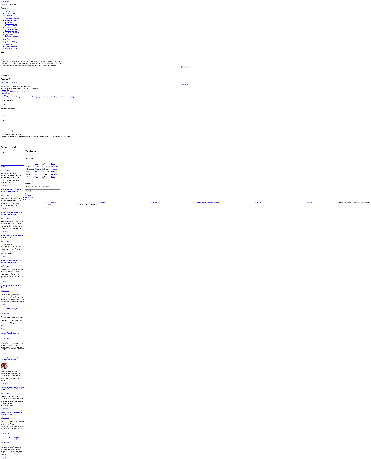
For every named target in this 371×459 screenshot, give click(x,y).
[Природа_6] (28, 97)
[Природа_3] (185, 84)
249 (2, 83)
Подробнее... (5, 185)
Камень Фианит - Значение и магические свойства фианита (11, 438)
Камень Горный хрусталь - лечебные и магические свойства (12, 334)
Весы (53, 164)
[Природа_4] (47, 97)
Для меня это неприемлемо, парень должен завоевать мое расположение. (27, 60)
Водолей (54, 174)
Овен (36, 164)
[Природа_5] (38, 97)
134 (10, 83)
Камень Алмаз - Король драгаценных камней (9, 309)
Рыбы (53, 177)
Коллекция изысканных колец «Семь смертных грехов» (11, 190)
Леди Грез (5, 4)
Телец (37, 166)
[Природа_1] (75, 97)
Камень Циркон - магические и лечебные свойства (12, 236)
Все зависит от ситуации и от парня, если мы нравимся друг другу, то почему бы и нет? (32, 61)
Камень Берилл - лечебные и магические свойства (11, 261)
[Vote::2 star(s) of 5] (187, 119)
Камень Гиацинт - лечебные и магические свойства (11, 358)
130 (2, 95)
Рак (36, 171)
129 (4, 95)
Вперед (3, 93)
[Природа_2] (65, 97)
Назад (8, 90)
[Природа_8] (10, 97)
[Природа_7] (19, 97)
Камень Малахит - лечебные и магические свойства (11, 213)
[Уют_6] (258, 202)
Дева (36, 177)
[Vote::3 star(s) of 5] (187, 120)
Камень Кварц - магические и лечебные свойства (11, 413)
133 (13, 83)
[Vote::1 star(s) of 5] (187, 117)
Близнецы (38, 169)
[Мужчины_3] (51, 202)
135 (7, 83)
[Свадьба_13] (102, 202)
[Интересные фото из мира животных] (206, 202)
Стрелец (54, 169)
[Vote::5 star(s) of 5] (187, 124)
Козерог (54, 171)
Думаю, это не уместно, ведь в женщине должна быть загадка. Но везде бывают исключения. (33, 63)
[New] (3, 97)
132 (15, 83)
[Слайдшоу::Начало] (4, 86)
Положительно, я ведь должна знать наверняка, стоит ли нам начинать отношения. (30, 65)
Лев (36, 174)
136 (4, 83)
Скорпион (54, 166)
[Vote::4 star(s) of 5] (187, 122)
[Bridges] (154, 202)
